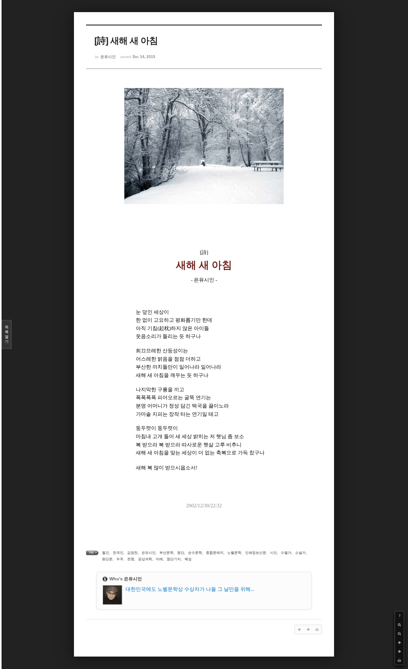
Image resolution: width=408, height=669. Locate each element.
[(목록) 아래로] (399, 651)
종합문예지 (214, 553)
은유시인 (149, 553)
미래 (159, 559)
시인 (273, 553)
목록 (7, 334)
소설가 (300, 553)
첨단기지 (174, 559)
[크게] (399, 624)
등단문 (107, 559)
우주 (119, 559)
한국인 (118, 553)
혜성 (188, 559)
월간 (105, 553)
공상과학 (145, 559)
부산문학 (166, 553)
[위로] (399, 642)
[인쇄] (399, 660)
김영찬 (132, 553)
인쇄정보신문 (255, 553)
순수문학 (195, 553)
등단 (180, 553)
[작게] (399, 633)
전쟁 (130, 559)
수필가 (286, 553)
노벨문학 (234, 553)
